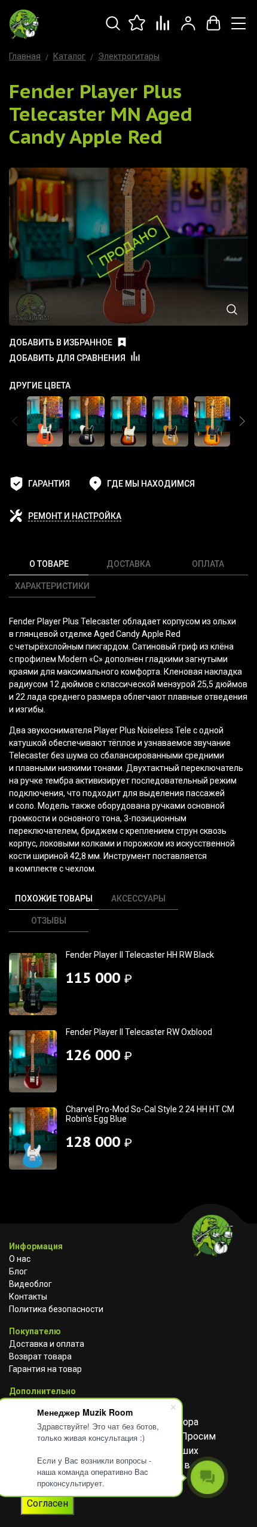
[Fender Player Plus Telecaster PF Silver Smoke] (87, 421)
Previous (15, 421)
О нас (19, 1259)
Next (242, 421)
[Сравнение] (163, 29)
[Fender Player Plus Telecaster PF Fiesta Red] (45, 421)
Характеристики (52, 586)
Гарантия (49, 483)
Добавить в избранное (60, 342)
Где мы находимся (151, 483)
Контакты (28, 1296)
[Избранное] (138, 29)
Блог (18, 1271)
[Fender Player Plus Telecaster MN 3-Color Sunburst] (128, 421)
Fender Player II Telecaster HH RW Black (140, 955)
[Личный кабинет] (188, 29)
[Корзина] (213, 29)
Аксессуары (138, 898)
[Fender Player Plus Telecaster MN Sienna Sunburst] (212, 421)
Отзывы (48, 920)
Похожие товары (54, 898)
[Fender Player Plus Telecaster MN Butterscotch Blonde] (170, 421)
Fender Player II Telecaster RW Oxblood (139, 1032)
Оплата (208, 564)
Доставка (128, 564)
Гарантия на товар (45, 1369)
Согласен (47, 1503)
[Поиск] (113, 29)
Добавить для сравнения (67, 358)
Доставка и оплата (46, 1344)
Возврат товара (40, 1356)
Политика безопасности (56, 1309)
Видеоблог (30, 1284)
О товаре (49, 564)
